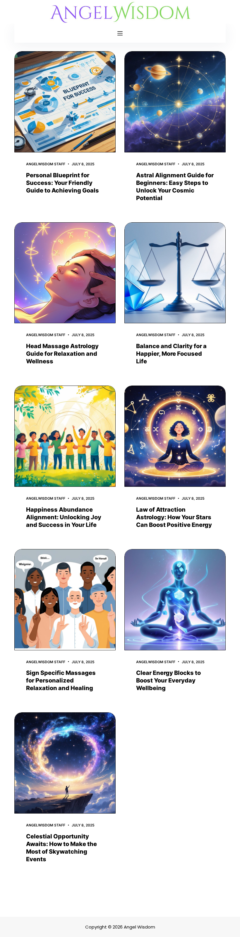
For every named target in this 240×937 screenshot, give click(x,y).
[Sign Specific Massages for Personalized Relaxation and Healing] (65, 599)
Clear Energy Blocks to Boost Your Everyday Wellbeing (168, 680)
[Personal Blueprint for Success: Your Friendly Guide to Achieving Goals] (65, 101)
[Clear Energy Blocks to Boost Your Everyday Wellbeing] (175, 599)
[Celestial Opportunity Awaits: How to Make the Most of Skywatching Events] (65, 763)
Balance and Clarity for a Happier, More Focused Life (171, 354)
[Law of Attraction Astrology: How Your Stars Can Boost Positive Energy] (175, 436)
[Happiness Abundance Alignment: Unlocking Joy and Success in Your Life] (65, 436)
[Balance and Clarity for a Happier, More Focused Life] (175, 273)
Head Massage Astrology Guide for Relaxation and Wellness (62, 354)
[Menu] (120, 33)
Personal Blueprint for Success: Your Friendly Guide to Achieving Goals (62, 183)
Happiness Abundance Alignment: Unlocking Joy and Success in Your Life (63, 517)
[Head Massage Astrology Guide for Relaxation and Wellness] (65, 273)
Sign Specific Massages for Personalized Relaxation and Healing (61, 680)
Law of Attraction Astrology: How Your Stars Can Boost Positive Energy (174, 517)
